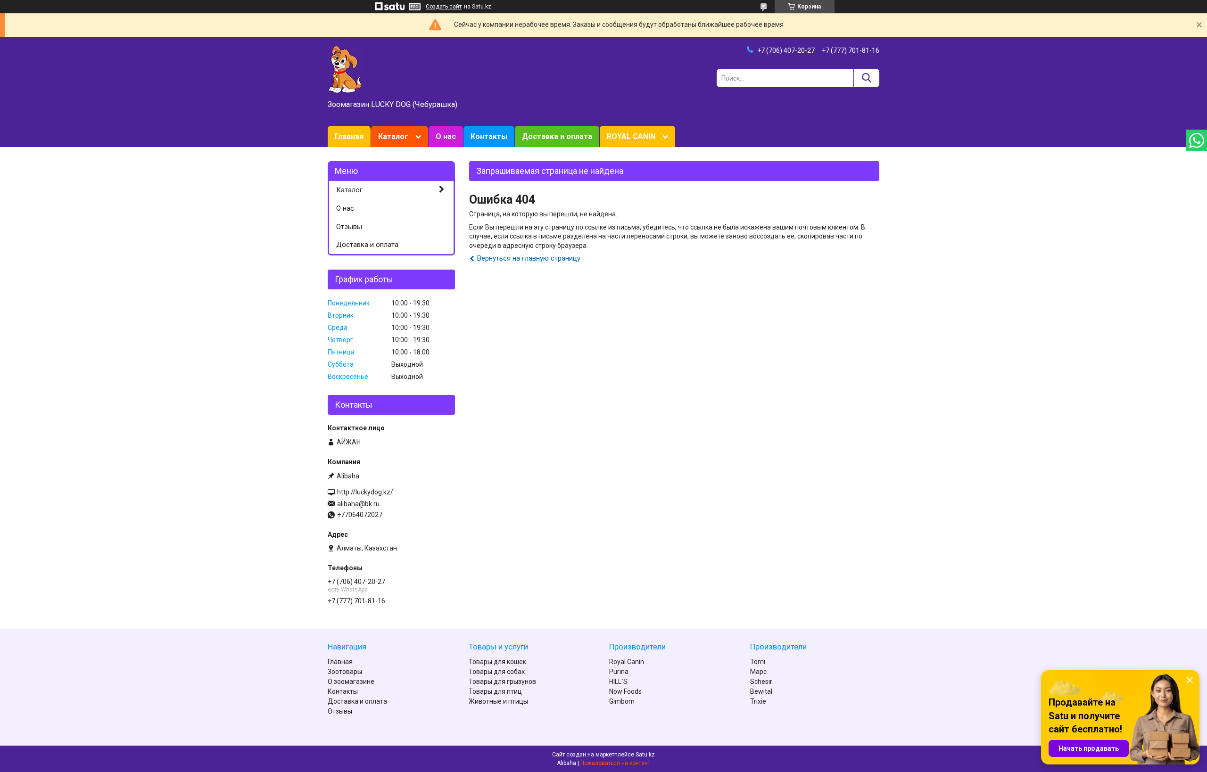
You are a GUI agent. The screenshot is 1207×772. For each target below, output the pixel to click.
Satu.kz (645, 754)
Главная (349, 136)
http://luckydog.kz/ (365, 492)
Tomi (757, 661)
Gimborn (622, 701)
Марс (758, 671)
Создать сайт (444, 6)
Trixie (758, 701)
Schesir (761, 681)
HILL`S (618, 681)
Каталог (393, 136)
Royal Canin (626, 661)
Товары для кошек (497, 661)
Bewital (761, 691)
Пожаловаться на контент (615, 763)
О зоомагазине (351, 681)
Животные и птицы (498, 701)
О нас (446, 136)
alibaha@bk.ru (358, 504)
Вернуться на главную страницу (528, 258)
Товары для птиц (495, 691)
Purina (618, 671)
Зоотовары (345, 671)
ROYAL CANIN (631, 136)
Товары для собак (497, 671)
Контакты (489, 136)
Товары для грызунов (502, 681)
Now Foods (625, 691)
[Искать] (866, 78)
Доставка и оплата (557, 136)
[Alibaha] (345, 69)
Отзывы (349, 226)
